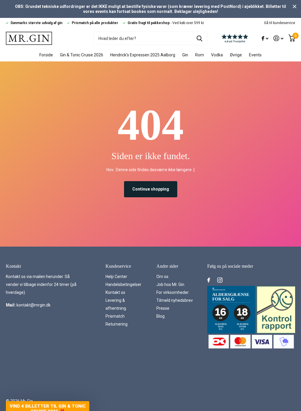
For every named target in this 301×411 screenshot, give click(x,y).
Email (165, 187)
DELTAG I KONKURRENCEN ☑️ (208, 283)
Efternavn (172, 159)
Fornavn (169, 132)
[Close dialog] (257, 80)
